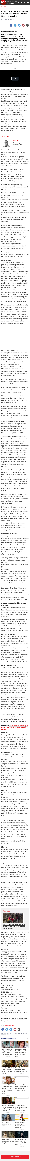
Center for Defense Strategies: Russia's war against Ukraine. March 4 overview (14, 727)
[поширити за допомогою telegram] (19, 25)
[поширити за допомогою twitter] (15, 25)
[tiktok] (24, 2)
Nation (3, 6)
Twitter (13, 1018)
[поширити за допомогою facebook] (11, 25)
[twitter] (19, 2)
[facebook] (22, 2)
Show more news (15, 1157)
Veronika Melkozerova (10, 1025)
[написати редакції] (23, 25)
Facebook (20, 1018)
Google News (6, 1021)
